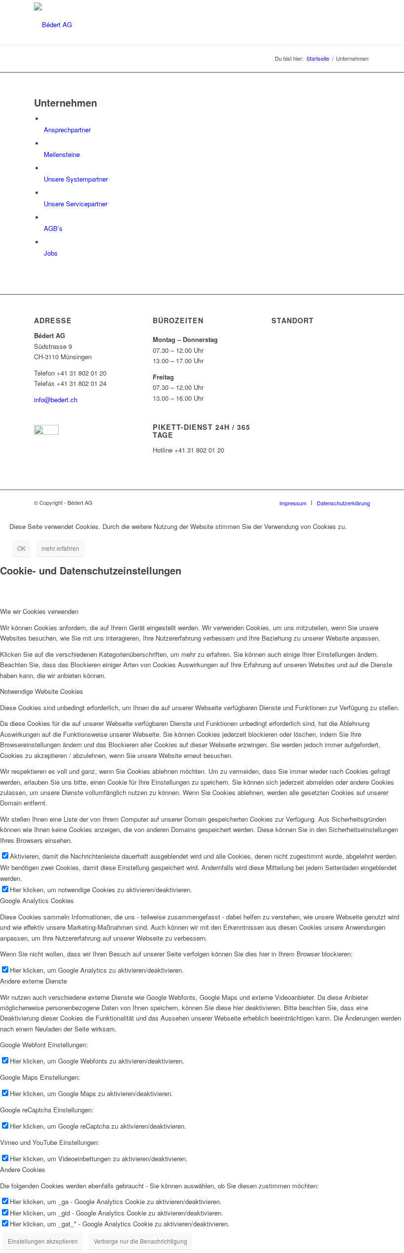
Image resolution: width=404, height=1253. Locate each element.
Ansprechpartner (67, 129)
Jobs (51, 253)
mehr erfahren (60, 548)
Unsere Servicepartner (75, 203)
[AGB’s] (46, 218)
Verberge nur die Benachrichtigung (140, 1241)
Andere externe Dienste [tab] (33, 981)
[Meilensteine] (46, 144)
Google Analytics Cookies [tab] (37, 900)
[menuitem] (292, 502)
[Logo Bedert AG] (53, 23)
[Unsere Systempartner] (46, 168)
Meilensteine (62, 154)
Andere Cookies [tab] (22, 1169)
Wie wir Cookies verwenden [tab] (39, 611)
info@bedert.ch (55, 399)
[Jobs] (46, 242)
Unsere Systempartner (76, 179)
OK (21, 548)
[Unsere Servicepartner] (46, 193)
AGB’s (53, 228)
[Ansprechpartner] (46, 119)
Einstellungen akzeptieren (43, 1241)
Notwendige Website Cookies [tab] (41, 691)
